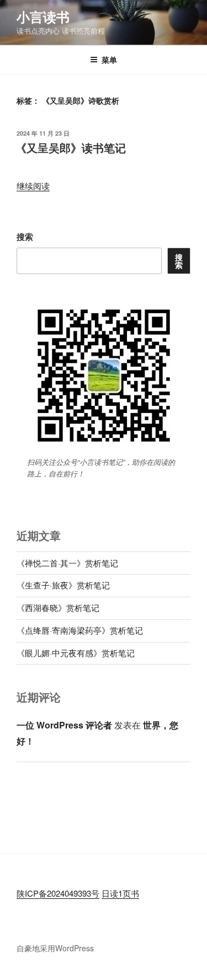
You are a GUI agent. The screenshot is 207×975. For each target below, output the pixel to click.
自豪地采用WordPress (55, 947)
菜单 (109, 59)
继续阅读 (33, 185)
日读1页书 (120, 893)
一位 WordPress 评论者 (64, 725)
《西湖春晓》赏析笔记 (58, 607)
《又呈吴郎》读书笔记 (70, 148)
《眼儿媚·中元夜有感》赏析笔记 (76, 652)
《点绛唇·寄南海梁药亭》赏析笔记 (80, 630)
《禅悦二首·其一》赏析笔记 (67, 563)
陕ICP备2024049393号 (58, 893)
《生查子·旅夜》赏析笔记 (63, 585)
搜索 (25, 237)
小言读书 (43, 16)
